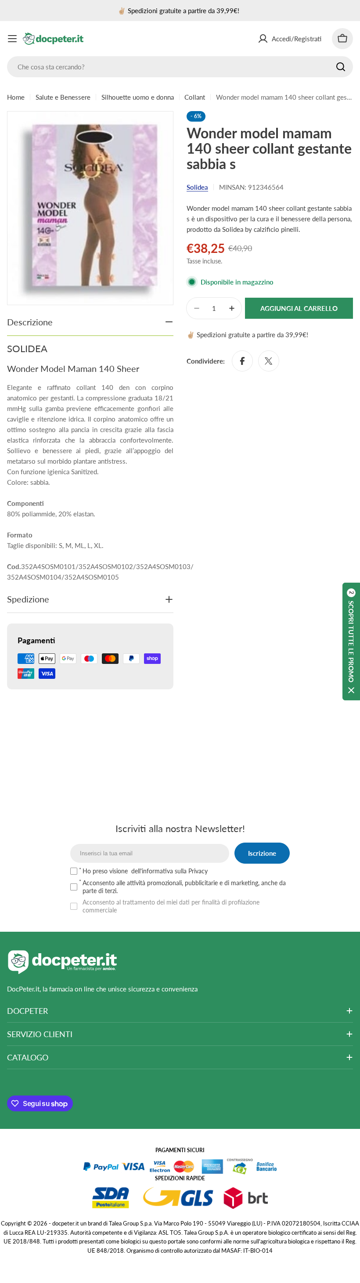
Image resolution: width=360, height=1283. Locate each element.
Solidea (197, 187)
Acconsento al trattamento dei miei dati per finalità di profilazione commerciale (171, 906)
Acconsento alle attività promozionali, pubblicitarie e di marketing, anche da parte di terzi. (184, 886)
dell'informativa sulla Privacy (169, 871)
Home (16, 97)
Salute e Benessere (63, 97)
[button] (351, 641)
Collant (194, 97)
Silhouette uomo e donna (137, 97)
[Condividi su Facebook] (242, 360)
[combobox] (180, 66)
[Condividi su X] (268, 360)
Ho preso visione (145, 871)
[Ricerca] (340, 66)
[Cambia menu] (12, 38)
